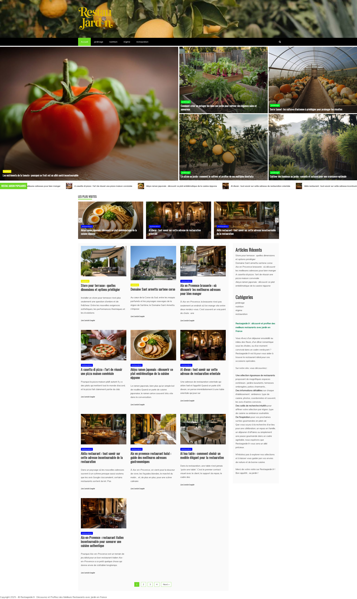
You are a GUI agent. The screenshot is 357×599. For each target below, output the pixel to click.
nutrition (113, 41)
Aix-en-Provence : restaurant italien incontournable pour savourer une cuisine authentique (102, 541)
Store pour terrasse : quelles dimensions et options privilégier (32, 144)
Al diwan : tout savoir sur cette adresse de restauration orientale (151, 186)
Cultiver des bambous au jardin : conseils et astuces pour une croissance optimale (308, 176)
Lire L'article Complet (88, 320)
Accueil (84, 41)
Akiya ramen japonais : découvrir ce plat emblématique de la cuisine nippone (72, 186)
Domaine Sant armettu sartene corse (153, 288)
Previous (80, 220)
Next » (166, 584)
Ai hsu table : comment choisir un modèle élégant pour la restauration (243, 231)
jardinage (98, 41)
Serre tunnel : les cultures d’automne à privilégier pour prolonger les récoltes (306, 109)
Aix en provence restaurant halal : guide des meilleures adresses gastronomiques (174, 231)
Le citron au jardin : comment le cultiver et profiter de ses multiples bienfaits (217, 176)
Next (277, 220)
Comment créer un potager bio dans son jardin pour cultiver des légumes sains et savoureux (219, 107)
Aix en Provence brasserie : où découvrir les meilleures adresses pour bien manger (200, 289)
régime (127, 41)
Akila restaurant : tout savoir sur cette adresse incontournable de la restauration (232, 186)
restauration (142, 41)
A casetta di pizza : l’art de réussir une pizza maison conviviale (101, 371)
